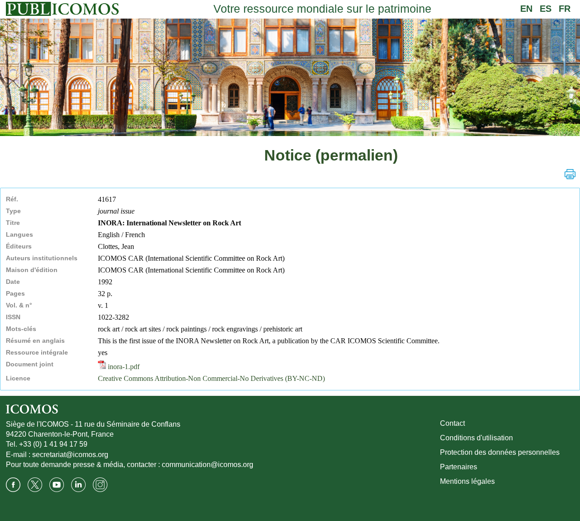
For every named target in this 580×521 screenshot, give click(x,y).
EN (526, 9)
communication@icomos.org (207, 464)
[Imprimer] (570, 174)
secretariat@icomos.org (70, 454)
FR (564, 9)
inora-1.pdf (123, 366)
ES (545, 9)
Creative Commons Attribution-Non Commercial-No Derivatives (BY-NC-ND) (211, 378)
